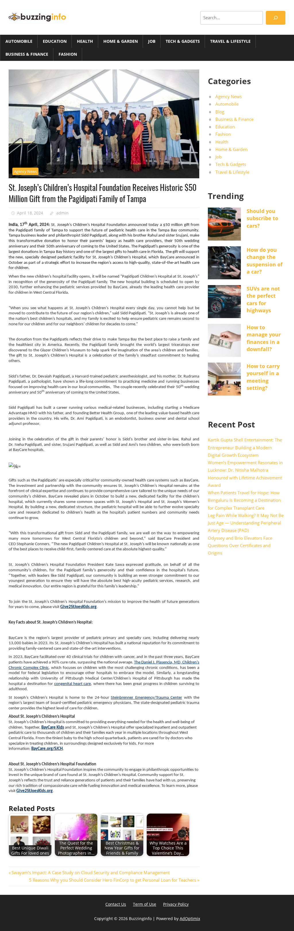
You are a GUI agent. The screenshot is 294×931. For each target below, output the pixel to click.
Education (55, 41)
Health (85, 41)
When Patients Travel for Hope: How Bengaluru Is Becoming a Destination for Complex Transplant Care (244, 500)
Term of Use (144, 904)
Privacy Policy (176, 904)
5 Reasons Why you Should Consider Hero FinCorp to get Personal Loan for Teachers (112, 880)
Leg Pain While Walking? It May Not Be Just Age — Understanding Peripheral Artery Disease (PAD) (246, 522)
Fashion (68, 54)
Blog (219, 112)
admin (62, 213)
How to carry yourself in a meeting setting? (263, 377)
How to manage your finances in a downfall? (264, 338)
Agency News (25, 171)
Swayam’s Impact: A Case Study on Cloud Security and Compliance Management (90, 872)
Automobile (18, 41)
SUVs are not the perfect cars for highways (263, 299)
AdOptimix (190, 918)
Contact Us (115, 904)
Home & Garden (120, 41)
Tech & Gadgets (183, 41)
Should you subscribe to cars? (262, 218)
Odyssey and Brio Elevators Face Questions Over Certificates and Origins (240, 545)
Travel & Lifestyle (230, 41)
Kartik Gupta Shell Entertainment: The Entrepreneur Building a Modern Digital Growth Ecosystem (245, 447)
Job (151, 41)
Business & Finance (26, 54)
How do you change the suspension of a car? (265, 260)
